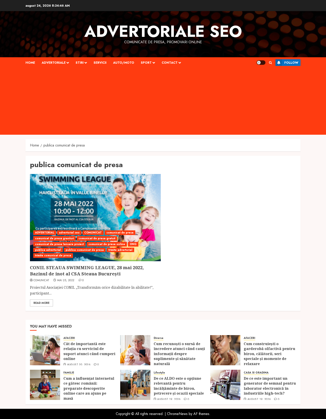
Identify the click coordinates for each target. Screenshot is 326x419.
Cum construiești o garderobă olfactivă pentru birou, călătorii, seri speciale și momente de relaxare (269, 353)
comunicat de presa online (106, 244)
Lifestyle (159, 373)
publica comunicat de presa (85, 250)
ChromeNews (177, 413)
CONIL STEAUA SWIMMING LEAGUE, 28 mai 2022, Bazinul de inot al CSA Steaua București (87, 271)
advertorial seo (69, 233)
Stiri (80, 62)
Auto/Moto (123, 62)
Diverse (158, 338)
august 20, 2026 (78, 365)
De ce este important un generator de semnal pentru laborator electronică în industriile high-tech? (270, 386)
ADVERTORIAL (44, 233)
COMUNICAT (93, 233)
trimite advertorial (120, 250)
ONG (133, 244)
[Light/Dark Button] (261, 62)
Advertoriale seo (163, 31)
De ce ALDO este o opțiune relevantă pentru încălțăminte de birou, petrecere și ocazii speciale (179, 386)
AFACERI (69, 338)
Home (30, 62)
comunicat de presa (120, 233)
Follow (291, 62)
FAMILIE (68, 373)
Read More (41, 303)
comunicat (41, 280)
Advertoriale (54, 62)
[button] (270, 62)
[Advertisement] (163, 101)
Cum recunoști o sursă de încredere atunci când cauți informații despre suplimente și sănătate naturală (179, 353)
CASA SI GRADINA (256, 373)
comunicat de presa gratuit (97, 238)
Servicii (100, 62)
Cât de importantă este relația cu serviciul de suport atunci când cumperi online (89, 351)
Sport (146, 62)
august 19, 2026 (169, 399)
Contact (170, 62)
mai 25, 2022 (65, 280)
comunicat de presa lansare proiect (59, 244)
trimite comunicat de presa (53, 255)
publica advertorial (48, 250)
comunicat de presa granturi (54, 238)
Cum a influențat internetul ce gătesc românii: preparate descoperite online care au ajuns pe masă (88, 388)
